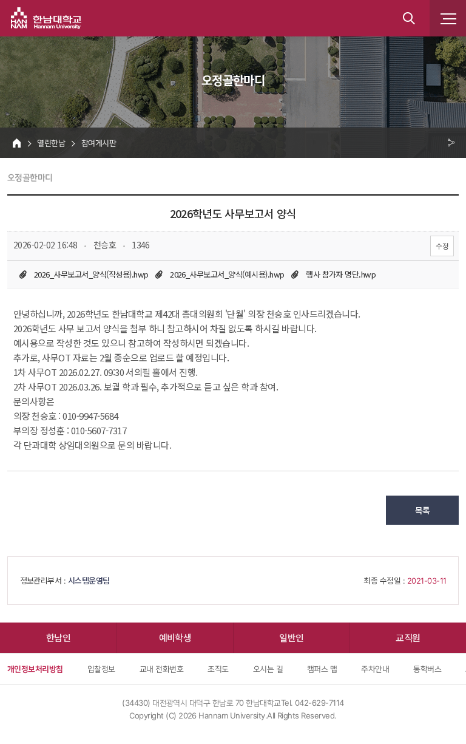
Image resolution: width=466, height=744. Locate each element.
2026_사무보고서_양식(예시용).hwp (227, 274)
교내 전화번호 (161, 669)
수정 (442, 246)
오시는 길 (268, 669)
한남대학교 (46, 18)
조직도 (218, 669)
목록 (422, 510)
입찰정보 (101, 669)
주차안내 (375, 669)
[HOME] (16, 143)
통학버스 (427, 669)
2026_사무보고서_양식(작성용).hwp (91, 274)
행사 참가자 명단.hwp (341, 274)
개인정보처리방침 (35, 669)
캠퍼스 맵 (322, 669)
